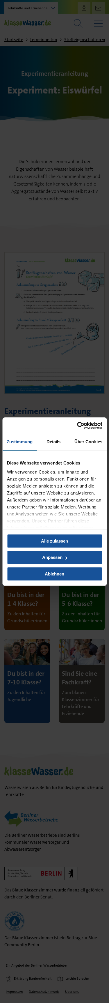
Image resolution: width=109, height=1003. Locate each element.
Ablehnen (54, 573)
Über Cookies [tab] (88, 441)
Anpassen (52, 557)
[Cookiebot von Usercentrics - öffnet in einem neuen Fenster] (77, 425)
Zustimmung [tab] (20, 441)
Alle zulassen (54, 540)
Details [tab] (54, 441)
